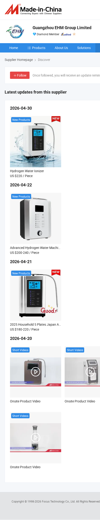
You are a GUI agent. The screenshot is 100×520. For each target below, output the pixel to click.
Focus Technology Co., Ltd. (59, 501)
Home (13, 47)
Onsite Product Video (25, 401)
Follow (22, 75)
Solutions (84, 47)
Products (38, 47)
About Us (61, 47)
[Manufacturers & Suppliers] (34, 9)
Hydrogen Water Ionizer (27, 171)
